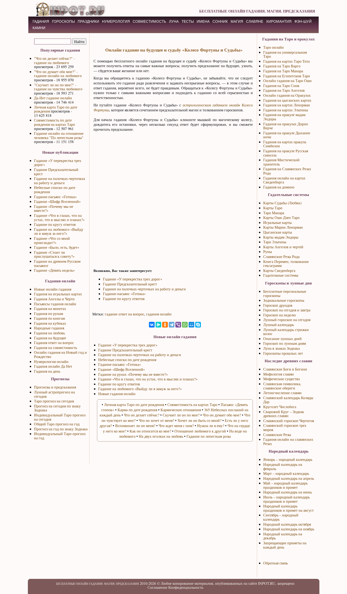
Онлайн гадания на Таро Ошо (287, 80)
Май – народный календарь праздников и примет (285, 485)
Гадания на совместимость (55, 347)
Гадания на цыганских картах (287, 100)
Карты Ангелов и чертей (283, 246)
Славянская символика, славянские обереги (282, 385)
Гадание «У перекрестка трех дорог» (57, 162)
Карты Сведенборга (279, 270)
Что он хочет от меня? (156, 420)
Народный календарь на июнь (287, 491)
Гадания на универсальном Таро (285, 54)
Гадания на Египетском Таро (286, 75)
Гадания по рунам (48, 313)
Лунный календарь (278, 324)
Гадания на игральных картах (58, 293)
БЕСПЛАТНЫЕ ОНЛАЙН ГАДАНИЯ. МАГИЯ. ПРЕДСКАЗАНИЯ (257, 11)
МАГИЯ (237, 21)
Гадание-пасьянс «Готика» (55, 196)
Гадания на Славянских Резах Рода (287, 170)
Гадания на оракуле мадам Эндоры (284, 116)
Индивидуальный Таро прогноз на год (59, 435)
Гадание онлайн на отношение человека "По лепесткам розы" (59, 135)
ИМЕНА (203, 21)
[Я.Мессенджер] (158, 325)
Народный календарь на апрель (288, 478)
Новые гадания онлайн (116, 393)
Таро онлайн (273, 47)
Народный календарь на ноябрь (288, 528)
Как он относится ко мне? (150, 430)
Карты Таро (272, 207)
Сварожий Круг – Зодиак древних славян (283, 413)
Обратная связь (275, 562)
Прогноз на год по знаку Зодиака (61, 428)
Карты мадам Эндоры (280, 237)
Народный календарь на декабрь (282, 536)
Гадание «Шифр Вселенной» (57, 201)
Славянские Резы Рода (281, 256)
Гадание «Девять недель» (54, 270)
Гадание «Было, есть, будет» (56, 247)
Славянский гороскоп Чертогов (288, 420)
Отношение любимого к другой (200, 430)
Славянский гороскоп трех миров (284, 427)
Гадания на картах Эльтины (285, 109)
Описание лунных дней (282, 338)
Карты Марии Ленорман (283, 227)
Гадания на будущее (50, 337)
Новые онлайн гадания (52, 289)
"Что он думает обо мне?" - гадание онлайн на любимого (58, 73)
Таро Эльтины (274, 241)
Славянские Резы (277, 434)
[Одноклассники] (165, 325)
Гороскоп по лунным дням (284, 343)
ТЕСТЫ (188, 21)
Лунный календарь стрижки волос (286, 331)
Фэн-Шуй (303, 21)
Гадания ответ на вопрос (54, 342)
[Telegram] (171, 325)
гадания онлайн (159, 313)
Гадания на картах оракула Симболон (284, 143)
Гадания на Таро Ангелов (284, 90)
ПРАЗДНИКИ (88, 21)
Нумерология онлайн (51, 361)
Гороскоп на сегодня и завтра (286, 309)
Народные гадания (49, 327)
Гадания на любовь (49, 332)
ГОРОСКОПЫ (63, 21)
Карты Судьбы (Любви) (282, 202)
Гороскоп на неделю (279, 314)
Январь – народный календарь (287, 459)
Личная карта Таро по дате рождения (55, 109)
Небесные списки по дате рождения (54, 189)
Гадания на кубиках (50, 323)
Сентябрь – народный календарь (280, 517)
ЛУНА (174, 21)
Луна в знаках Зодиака (281, 348)
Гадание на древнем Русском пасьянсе (57, 263)
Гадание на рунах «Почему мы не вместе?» (133, 374)
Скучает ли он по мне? (181, 414)
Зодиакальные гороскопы (283, 300)
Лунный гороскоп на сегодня (286, 319)
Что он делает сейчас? (141, 414)
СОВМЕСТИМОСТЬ (149, 21)
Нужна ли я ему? (210, 425)
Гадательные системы (280, 275)
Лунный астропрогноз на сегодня (54, 394)
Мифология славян (278, 373)
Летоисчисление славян (282, 392)
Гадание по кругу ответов (55, 224)
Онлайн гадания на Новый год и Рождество (60, 354)
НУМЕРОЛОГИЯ (116, 21)
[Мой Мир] (191, 325)
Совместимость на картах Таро (192, 404)
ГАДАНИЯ (41, 21)
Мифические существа (281, 378)
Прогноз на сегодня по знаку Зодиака (57, 408)
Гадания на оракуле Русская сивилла (285, 152)
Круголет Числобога (279, 406)
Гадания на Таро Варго (281, 65)
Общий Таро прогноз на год (57, 423)
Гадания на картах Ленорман (286, 104)
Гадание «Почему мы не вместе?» (53, 208)
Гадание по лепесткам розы (208, 436)
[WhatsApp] (185, 325)
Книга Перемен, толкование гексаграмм (286, 263)
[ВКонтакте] (152, 325)
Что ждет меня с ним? (176, 425)
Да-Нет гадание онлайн (53, 97)
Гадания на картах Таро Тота (286, 61)
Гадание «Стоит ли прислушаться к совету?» (54, 254)
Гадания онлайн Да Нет (53, 366)
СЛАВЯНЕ (254, 21)
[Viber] (178, 325)
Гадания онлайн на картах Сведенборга (284, 180)
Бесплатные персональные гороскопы (284, 293)
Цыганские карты (277, 232)
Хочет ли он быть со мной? (199, 420)
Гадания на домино (278, 186)
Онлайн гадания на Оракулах (287, 95)
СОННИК (220, 21)
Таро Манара (273, 212)
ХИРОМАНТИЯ (279, 21)
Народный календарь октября (287, 524)
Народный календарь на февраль (282, 466)
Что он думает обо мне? (222, 414)
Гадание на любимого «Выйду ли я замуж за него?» (58, 231)
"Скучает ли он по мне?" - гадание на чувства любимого (58, 87)
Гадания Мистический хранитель (281, 161)
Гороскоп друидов (277, 305)
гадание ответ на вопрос (124, 313)
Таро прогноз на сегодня (54, 400)
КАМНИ (39, 28)
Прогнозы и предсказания (55, 386)
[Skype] (198, 325)
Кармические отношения (181, 409)
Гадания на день (47, 371)
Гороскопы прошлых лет (283, 353)
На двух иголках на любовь (161, 436)
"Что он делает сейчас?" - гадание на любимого (54, 60)
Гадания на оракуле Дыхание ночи (286, 135)
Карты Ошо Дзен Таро (281, 217)
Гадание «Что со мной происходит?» (52, 240)
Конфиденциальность (185, 587)
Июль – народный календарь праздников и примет (286, 499)
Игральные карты (277, 222)
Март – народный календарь (286, 473)
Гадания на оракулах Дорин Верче (285, 126)
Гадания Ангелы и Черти (54, 298)
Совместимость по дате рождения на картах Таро (54, 122)
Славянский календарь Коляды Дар (288, 399)
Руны (267, 251)
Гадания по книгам (49, 318)
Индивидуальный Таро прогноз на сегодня (59, 417)
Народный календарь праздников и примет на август (288, 508)
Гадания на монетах (50, 308)
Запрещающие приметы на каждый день (284, 545)
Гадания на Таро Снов (281, 85)
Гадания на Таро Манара (283, 70)
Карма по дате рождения (137, 409)
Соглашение (157, 587)
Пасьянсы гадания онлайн (55, 303)
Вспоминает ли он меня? (135, 425)
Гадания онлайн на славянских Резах (288, 441)
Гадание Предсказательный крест (56, 171)
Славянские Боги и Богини (285, 369)
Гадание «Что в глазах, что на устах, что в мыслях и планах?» (59, 217)
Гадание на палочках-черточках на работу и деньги (59, 180)
